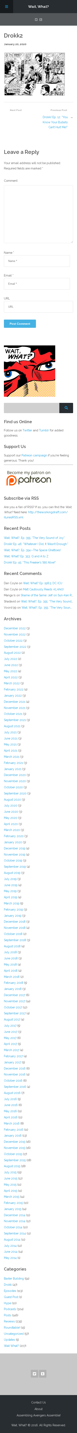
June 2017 (10, 1031)
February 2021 (13, 762)
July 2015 (10, 1172)
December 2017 (14, 995)
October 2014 (13, 1227)
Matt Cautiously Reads (43, 589)
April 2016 (10, 1117)
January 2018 (13, 989)
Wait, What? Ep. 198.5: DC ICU (42, 583)
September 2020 (15, 793)
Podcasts (10, 1309)
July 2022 (10, 659)
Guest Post (11, 1297)
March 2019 (11, 903)
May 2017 (10, 1038)
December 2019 (14, 848)
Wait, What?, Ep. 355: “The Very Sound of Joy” (34, 537)
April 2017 (10, 1044)
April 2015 (10, 1190)
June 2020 (11, 811)
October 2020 (13, 787)
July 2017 (10, 1025)
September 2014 (15, 1233)
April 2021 (10, 750)
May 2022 (10, 671)
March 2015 (11, 1196)
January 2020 (13, 842)
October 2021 (13, 713)
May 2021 (10, 744)
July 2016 (10, 1099)
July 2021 (10, 732)
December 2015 (14, 1141)
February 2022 (13, 689)
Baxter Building (14, 1278)
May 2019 (10, 891)
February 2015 (13, 1202)
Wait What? (11, 1345)
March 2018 (12, 976)
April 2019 (10, 897)
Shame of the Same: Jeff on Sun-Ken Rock (49, 595)
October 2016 (13, 1080)
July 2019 (10, 879)
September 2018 (15, 940)
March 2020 (12, 830)
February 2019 (13, 909)
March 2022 (12, 683)
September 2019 (15, 866)
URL (7, 298)
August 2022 (12, 652)
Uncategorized (14, 1333)
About (38, 1409)
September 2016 (15, 1086)
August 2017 (12, 1019)
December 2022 (15, 628)
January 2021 (12, 769)
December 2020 (15, 775)
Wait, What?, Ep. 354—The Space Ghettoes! (32, 550)
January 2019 (12, 915)
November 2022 (15, 634)
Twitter (27, 430)
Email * (9, 275)
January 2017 (12, 1062)
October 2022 (13, 640)
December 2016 (14, 1068)
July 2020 (10, 805)
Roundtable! (12, 1327)
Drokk (8, 1284)
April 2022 (11, 677)
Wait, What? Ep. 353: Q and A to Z (26, 556)
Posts (7, 1315)
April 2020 (11, 824)
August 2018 (12, 946)
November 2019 (14, 854)
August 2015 (12, 1166)
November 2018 (14, 927)
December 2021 (14, 701)
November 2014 (14, 1221)
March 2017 (11, 1050)
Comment (10, 180)
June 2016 (11, 1105)
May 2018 (10, 964)
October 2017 (13, 1007)
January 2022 (13, 695)
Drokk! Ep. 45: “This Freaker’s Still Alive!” (30, 562)
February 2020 (14, 836)
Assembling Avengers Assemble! (39, 1415)
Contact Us (38, 1402)
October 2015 (13, 1154)
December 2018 (14, 921)
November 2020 (15, 781)
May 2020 (10, 817)
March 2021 (11, 756)
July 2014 (10, 1245)
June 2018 (11, 958)
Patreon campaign (34, 455)
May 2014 (10, 1257)
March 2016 (12, 1123)
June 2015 (10, 1178)
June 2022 (11, 665)
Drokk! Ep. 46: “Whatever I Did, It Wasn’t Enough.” (36, 544)
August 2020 (12, 799)
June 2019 (10, 885)
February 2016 (13, 1129)
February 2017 (13, 1056)
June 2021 (10, 738)
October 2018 (13, 934)
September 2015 (15, 1160)
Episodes (10, 1290)
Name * (9, 252)
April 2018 (10, 970)
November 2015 (14, 1148)
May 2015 (10, 1184)
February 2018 (13, 982)
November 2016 (14, 1074)
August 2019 (12, 872)
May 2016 (10, 1111)
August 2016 (12, 1093)
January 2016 (13, 1135)
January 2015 (12, 1209)
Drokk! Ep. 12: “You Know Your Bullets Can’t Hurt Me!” (55, 122)
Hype (7, 1303)
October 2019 (13, 860)
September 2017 (15, 1013)
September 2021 (15, 720)
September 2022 (15, 646)
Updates (9, 1339)
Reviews (9, 1321)
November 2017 (14, 1001)
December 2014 (14, 1215)
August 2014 (12, 1239)
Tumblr (44, 430)
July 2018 (10, 952)
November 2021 (14, 708)
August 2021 (12, 726)
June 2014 (10, 1251)
